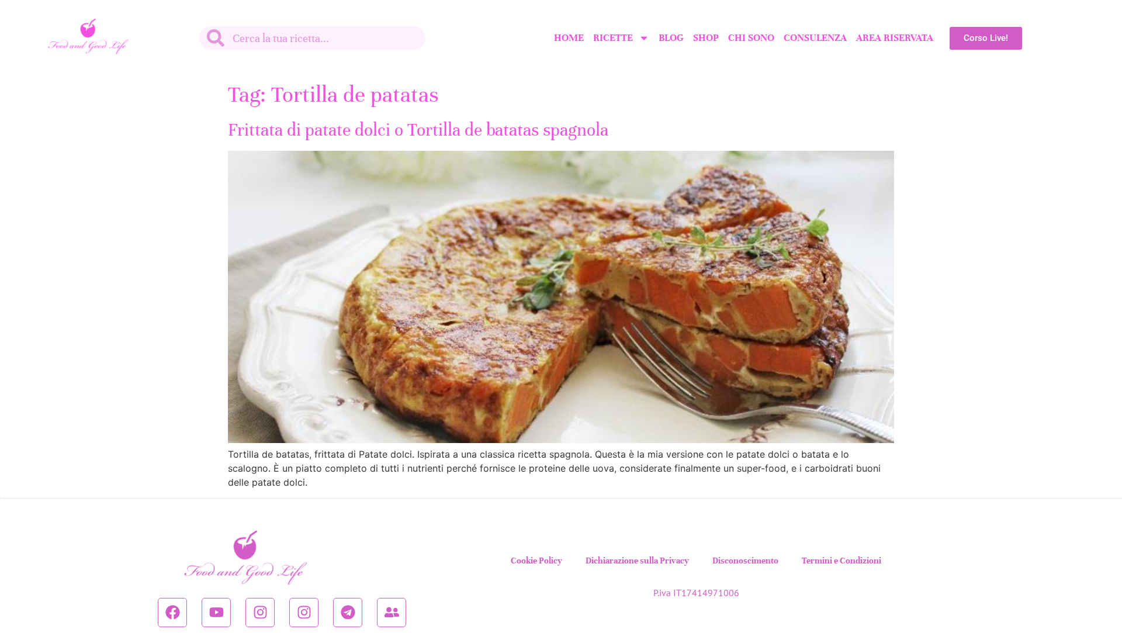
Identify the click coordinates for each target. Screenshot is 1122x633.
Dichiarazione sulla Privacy (637, 560)
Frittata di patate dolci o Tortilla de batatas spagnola (418, 130)
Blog (671, 38)
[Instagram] (260, 612)
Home (569, 38)
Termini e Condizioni (841, 560)
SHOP (706, 38)
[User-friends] (391, 612)
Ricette (613, 38)
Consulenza (815, 38)
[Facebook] (172, 612)
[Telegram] (347, 612)
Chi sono (751, 38)
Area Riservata (894, 38)
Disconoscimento (745, 560)
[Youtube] (216, 612)
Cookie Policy (536, 560)
